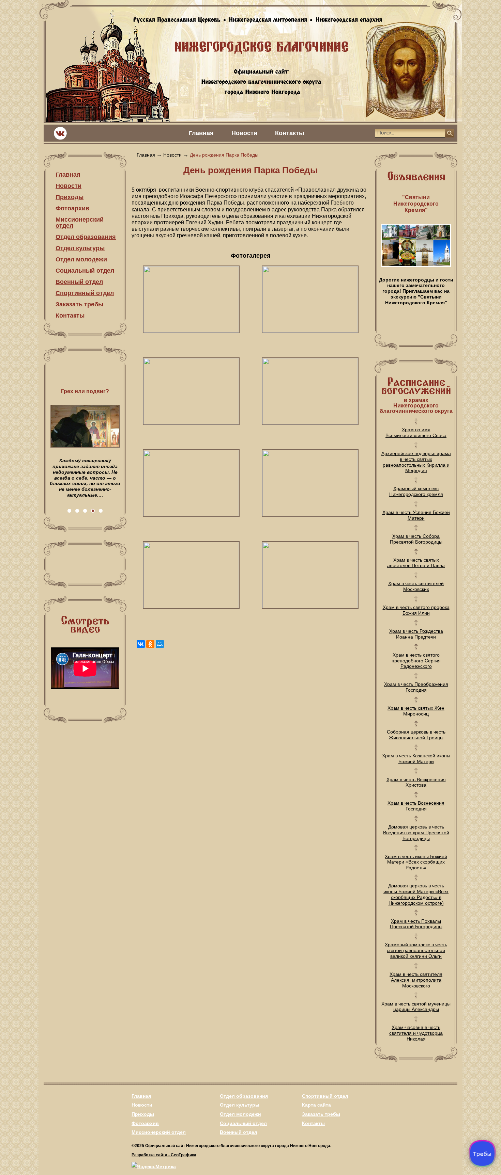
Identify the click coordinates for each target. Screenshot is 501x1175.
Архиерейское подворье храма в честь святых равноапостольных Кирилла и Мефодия (416, 462)
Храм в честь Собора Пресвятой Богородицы (416, 539)
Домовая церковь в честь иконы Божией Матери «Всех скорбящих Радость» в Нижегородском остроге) (416, 894)
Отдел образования (86, 237)
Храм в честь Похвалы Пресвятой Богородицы (416, 924)
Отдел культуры (80, 248)
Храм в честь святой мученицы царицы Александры (416, 1006)
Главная (201, 133)
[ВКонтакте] (141, 644)
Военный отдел (79, 281)
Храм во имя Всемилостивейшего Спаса (415, 432)
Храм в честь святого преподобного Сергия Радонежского (416, 660)
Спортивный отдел (85, 293)
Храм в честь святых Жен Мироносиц (416, 711)
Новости (244, 133)
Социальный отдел (85, 270)
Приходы (70, 197)
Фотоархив (72, 208)
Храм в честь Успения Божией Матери (416, 515)
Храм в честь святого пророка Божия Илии (416, 610)
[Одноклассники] (150, 644)
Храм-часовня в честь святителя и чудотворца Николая (416, 1033)
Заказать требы (79, 304)
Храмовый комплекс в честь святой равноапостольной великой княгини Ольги (416, 950)
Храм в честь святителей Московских (416, 586)
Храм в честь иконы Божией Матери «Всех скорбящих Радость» (416, 862)
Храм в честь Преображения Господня (416, 687)
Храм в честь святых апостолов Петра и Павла (416, 562)
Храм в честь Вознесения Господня (416, 805)
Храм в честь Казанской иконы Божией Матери (416, 758)
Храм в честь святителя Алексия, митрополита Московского (416, 979)
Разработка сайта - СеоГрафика (164, 1155)
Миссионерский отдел (80, 222)
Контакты (289, 133)
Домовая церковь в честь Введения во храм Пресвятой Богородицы (416, 832)
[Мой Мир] (160, 644)
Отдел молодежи (81, 259)
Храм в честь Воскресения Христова (416, 782)
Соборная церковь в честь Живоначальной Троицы (416, 734)
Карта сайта (316, 1105)
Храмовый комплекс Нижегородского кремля (416, 491)
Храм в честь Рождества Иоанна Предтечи (416, 634)
